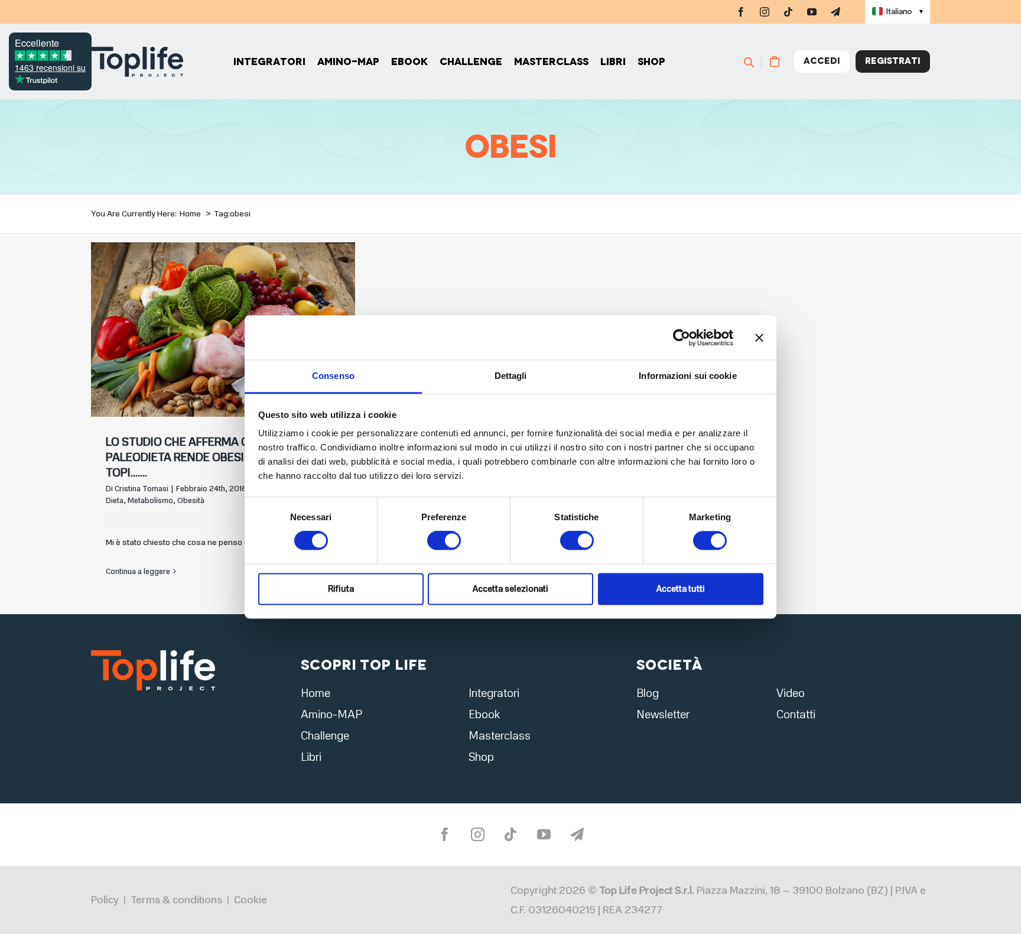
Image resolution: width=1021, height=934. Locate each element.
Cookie (250, 900)
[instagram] (764, 12)
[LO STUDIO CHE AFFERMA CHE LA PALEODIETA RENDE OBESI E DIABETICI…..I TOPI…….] (223, 329)
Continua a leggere (138, 571)
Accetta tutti (680, 589)
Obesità (190, 500)
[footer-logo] (153, 653)
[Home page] (137, 61)
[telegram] (835, 12)
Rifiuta (341, 589)
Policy (105, 900)
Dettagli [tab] (511, 376)
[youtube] (812, 12)
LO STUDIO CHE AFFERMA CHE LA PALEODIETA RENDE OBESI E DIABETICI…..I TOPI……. (214, 457)
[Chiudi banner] (759, 337)
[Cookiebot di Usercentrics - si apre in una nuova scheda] (681, 337)
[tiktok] (788, 12)
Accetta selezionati (510, 589)
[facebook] (741, 12)
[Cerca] (754, 61)
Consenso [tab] (333, 376)
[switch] (444, 540)
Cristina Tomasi (141, 489)
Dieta (114, 500)
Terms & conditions (176, 900)
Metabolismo (150, 500)
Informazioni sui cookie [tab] (687, 376)
